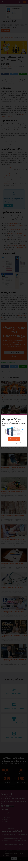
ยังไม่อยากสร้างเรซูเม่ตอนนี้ (14, 443)
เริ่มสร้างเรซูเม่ (14, 439)
